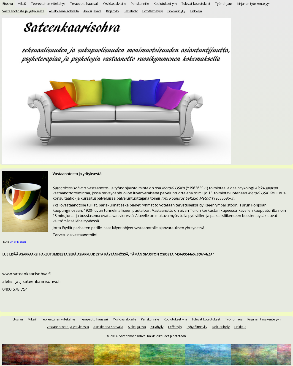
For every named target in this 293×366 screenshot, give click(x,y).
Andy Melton (18, 241)
